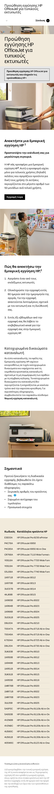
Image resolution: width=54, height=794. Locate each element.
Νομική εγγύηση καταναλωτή (20, 398)
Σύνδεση (40, 20)
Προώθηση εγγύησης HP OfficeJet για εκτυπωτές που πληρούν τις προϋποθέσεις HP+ (27, 74)
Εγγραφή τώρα (15, 197)
